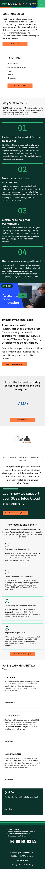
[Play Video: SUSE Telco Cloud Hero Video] (22, 295)
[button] (22, 3)
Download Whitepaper (22, 654)
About (32, 832)
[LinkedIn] (29, 841)
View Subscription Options (15, 513)
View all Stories (22, 420)
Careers (10, 829)
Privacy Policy (17, 865)
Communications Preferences (19, 834)
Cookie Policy (28, 865)
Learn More (8, 703)
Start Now (8, 809)
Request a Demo (20, 85)
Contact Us (12, 836)
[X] (23, 841)
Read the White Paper (14, 364)
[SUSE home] (6, 3)
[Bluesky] (34, 841)
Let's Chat (22, 836)
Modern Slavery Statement (18, 832)
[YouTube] (12, 841)
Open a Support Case (25, 853)
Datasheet (15, 44)
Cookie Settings (22, 860)
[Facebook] (18, 841)
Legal (17, 829)
